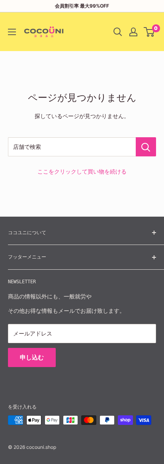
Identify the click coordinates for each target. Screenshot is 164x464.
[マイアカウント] (133, 32)
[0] (149, 32)
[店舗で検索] (146, 146)
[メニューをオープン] (12, 32)
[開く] (117, 32)
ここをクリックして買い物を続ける (82, 171)
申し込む (32, 357)
